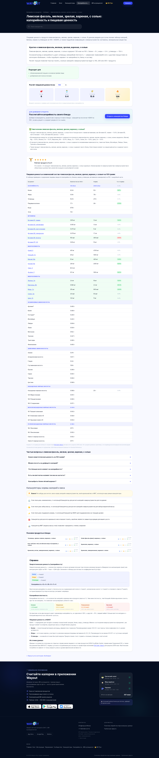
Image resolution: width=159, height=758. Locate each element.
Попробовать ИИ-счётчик (89, 388)
